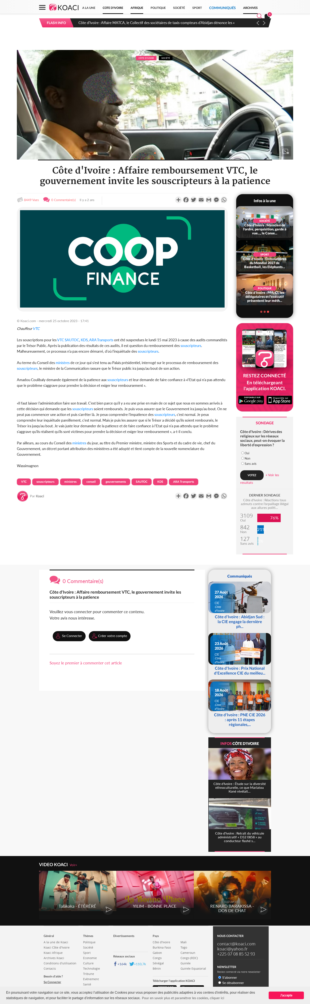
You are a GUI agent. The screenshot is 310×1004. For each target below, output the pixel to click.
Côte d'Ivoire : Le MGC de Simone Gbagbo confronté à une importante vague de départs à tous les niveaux (160, 22)
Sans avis (250, 463)
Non (247, 458)
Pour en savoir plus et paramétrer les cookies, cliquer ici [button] (183, 998)
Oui (247, 453)
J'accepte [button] (286, 995)
